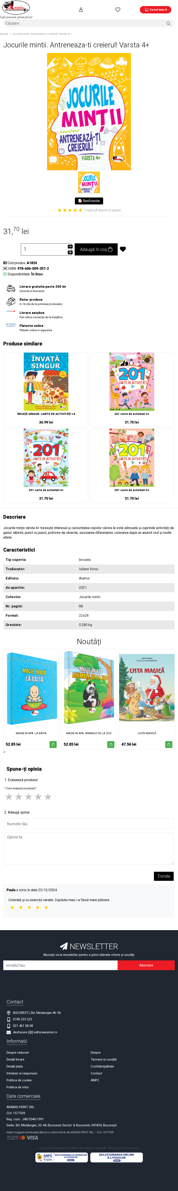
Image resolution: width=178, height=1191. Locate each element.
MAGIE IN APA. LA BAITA (31, 733)
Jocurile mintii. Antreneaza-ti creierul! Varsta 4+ (41, 33)
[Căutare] (168, 23)
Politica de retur (18, 1087)
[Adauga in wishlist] (139, 249)
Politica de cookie (19, 1080)
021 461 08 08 (23, 1026)
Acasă (4, 33)
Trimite (163, 876)
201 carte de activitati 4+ (46, 490)
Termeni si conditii (104, 1059)
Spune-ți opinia (109, 210)
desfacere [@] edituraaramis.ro (35, 1032)
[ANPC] (62, 1157)
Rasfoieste (91, 201)
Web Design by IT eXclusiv (123, 1148)
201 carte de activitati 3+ (131, 414)
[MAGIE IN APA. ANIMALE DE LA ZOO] (89, 688)
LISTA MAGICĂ (147, 733)
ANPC (95, 1080)
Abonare (146, 965)
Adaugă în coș (94, 249)
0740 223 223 (22, 1019)
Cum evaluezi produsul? (21, 788)
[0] (117, 10)
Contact (96, 1073)
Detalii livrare (15, 1059)
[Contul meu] (81, 10)
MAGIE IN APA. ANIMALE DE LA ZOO (89, 733)
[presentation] (3, 752)
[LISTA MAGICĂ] (147, 688)
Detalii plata (15, 1066)
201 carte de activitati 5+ (131, 490)
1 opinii (89, 210)
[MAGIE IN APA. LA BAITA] (31, 688)
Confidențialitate (102, 1066)
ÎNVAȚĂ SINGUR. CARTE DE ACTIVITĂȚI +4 (46, 414)
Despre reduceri (18, 1053)
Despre (96, 1053)
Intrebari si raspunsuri (22, 1073)
